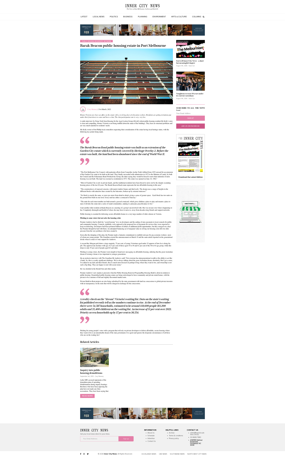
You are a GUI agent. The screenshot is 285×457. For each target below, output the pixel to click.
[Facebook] (80, 454)
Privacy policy (174, 438)
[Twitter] (88, 454)
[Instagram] (84, 454)
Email (178, 110)
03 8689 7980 (195, 437)
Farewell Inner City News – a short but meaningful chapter (190, 62)
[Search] (203, 16)
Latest (84, 17)
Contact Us (152, 441)
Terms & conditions (176, 436)
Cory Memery (92, 109)
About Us (151, 433)
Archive (171, 433)
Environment (159, 17)
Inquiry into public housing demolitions (91, 371)
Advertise (151, 438)
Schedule (151, 436)
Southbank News (177, 454)
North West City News (197, 454)
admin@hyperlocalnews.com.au (197, 433)
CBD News (163, 454)
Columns (196, 17)
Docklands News (149, 454)
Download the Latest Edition (190, 177)
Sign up (190, 118)
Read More (87, 396)
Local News (98, 17)
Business (127, 17)
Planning (142, 17)
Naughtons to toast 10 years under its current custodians (189, 95)
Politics (114, 17)
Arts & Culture (179, 17)
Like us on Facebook (190, 126)
